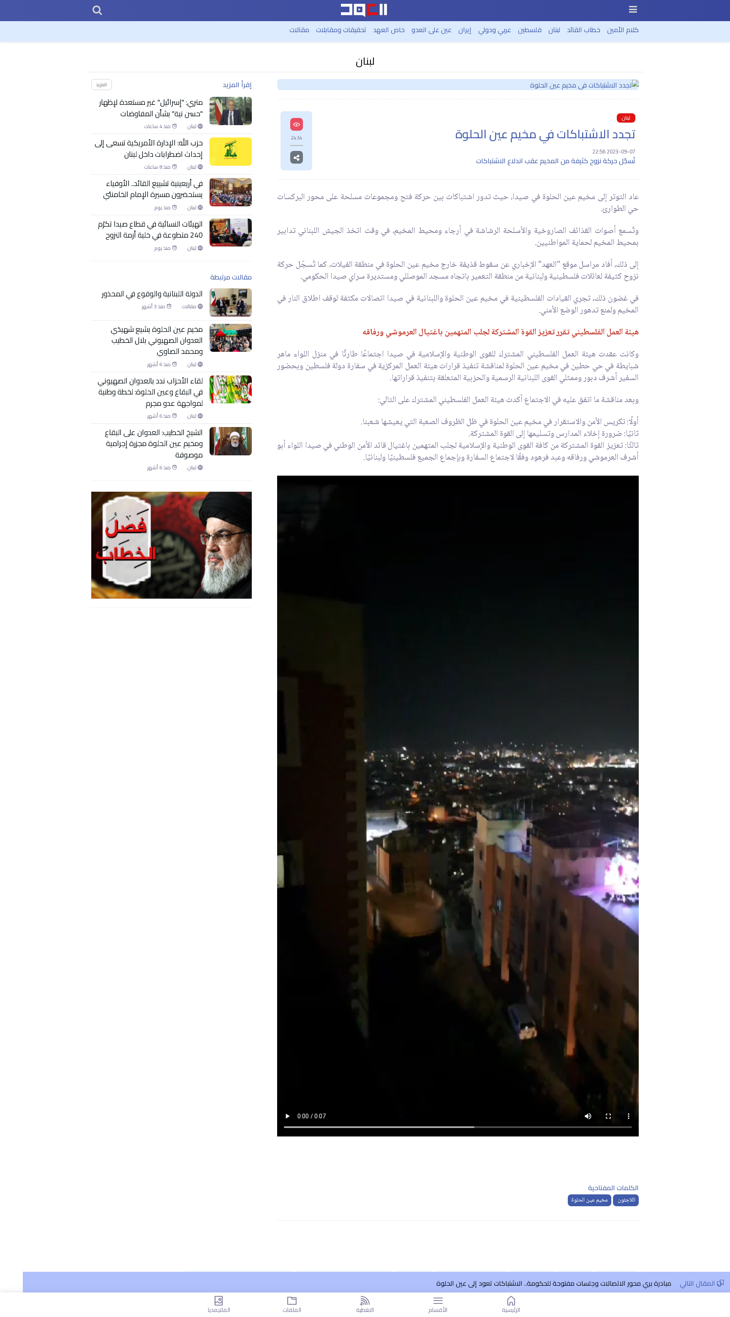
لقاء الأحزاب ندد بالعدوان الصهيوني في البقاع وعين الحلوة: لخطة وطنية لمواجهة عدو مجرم (150, 392)
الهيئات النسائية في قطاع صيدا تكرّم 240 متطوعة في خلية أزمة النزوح (150, 230)
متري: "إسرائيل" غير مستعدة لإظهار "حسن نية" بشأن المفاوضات (151, 108)
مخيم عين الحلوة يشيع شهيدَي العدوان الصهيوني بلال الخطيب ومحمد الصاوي (157, 340)
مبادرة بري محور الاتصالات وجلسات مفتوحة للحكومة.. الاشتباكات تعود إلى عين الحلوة (553, 1283)
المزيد (101, 84)
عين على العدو (431, 30)
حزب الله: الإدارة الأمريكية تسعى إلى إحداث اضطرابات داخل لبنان (149, 148)
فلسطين (530, 30)
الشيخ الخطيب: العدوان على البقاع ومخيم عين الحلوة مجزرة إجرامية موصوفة (154, 443)
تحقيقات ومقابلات (341, 30)
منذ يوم (163, 207)
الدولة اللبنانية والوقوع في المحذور (152, 293)
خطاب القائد (583, 30)
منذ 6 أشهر (159, 364)
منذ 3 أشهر (154, 306)
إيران (464, 30)
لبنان (554, 30)
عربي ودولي (494, 30)
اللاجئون (625, 1200)
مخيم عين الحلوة (589, 1200)
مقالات (299, 30)
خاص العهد (389, 30)
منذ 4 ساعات (158, 126)
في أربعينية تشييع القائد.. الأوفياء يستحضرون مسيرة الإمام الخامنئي (152, 189)
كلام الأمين (623, 30)
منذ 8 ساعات (158, 167)
